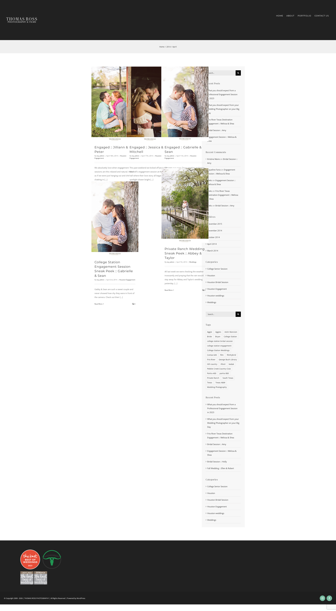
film (222, 355)
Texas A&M (220, 382)
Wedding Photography (217, 387)
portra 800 (224, 373)
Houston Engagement (127, 280)
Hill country (212, 364)
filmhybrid (231, 355)
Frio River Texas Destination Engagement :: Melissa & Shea (222, 195)
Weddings (192, 262)
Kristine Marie (213, 159)
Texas (209, 382)
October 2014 (213, 237)
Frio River (211, 359)
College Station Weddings (218, 350)
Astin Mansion (231, 332)
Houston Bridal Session (217, 282)
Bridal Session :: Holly (217, 461)
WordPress (81, 598)
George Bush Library (228, 359)
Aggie (209, 332)
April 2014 (212, 244)
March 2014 (212, 250)
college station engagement (219, 346)
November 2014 (214, 230)
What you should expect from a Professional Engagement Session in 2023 (222, 94)
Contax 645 (212, 355)
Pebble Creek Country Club (219, 369)
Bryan (217, 336)
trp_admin (100, 156)
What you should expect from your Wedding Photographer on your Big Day (223, 109)
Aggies (218, 332)
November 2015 (214, 224)
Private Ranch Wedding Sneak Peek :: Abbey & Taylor (185, 253)
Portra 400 (211, 373)
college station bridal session (220, 341)
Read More (169, 290)
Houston (211, 275)
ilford (223, 364)
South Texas (228, 378)
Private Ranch (213, 378)
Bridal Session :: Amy (216, 130)
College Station (230, 336)
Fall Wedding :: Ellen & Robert (220, 468)
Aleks (209, 180)
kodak (231, 364)
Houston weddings (215, 295)
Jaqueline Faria (213, 169)
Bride (209, 336)
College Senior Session (217, 268)
